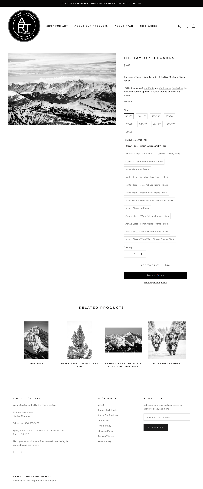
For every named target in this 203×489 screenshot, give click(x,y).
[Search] (186, 26)
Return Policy (104, 425)
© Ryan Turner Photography (32, 476)
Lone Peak (36, 363)
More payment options (155, 282)
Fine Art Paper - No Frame (138, 153)
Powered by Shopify (46, 480)
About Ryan (124, 26)
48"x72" (171, 124)
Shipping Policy (105, 431)
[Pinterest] (144, 101)
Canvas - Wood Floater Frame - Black (144, 161)
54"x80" (129, 131)
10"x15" (142, 116)
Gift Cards (148, 26)
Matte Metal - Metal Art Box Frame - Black (146, 184)
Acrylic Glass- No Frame (137, 208)
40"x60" (157, 124)
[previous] (9, 343)
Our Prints (149, 87)
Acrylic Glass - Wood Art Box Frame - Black (147, 216)
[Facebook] (136, 101)
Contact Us (177, 87)
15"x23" (156, 116)
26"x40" (129, 124)
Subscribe (155, 427)
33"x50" (143, 124)
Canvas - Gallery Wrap (169, 153)
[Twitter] (140, 101)
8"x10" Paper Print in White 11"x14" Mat (145, 145)
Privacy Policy (104, 441)
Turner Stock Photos (108, 410)
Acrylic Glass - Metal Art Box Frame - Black (146, 223)
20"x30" (169, 116)
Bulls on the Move (167, 363)
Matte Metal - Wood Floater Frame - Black (146, 192)
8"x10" (128, 116)
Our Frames (165, 87)
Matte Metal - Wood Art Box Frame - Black (146, 177)
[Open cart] (193, 26)
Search (101, 404)
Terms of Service (106, 436)
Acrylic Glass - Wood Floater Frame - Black (146, 231)
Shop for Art (57, 26)
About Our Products (91, 26)
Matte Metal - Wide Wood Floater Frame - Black (149, 200)
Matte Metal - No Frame (137, 169)
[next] (193, 343)
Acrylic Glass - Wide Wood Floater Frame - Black (149, 239)
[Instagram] (21, 452)
